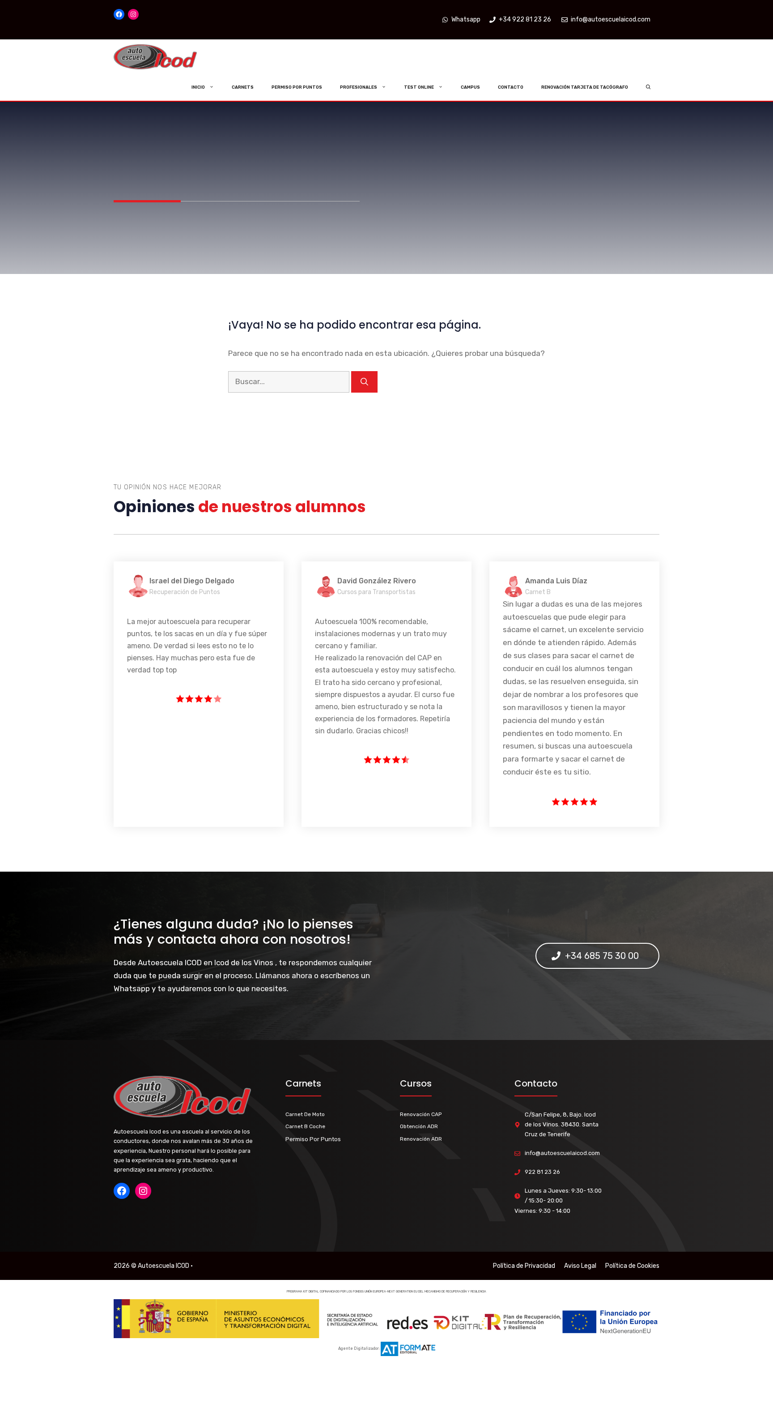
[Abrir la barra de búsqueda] (648, 87)
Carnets (243, 87)
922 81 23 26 (542, 1171)
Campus (470, 87)
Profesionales (358, 87)
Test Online (419, 87)
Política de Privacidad (524, 1266)
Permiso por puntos (297, 87)
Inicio (198, 87)
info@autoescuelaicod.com (562, 1153)
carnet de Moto (305, 1114)
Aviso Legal (580, 1266)
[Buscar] (364, 382)
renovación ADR (421, 1139)
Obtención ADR (419, 1126)
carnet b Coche (305, 1126)
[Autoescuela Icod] (173, 57)
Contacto (510, 87)
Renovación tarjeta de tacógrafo (584, 87)
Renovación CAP (421, 1114)
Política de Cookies (632, 1266)
